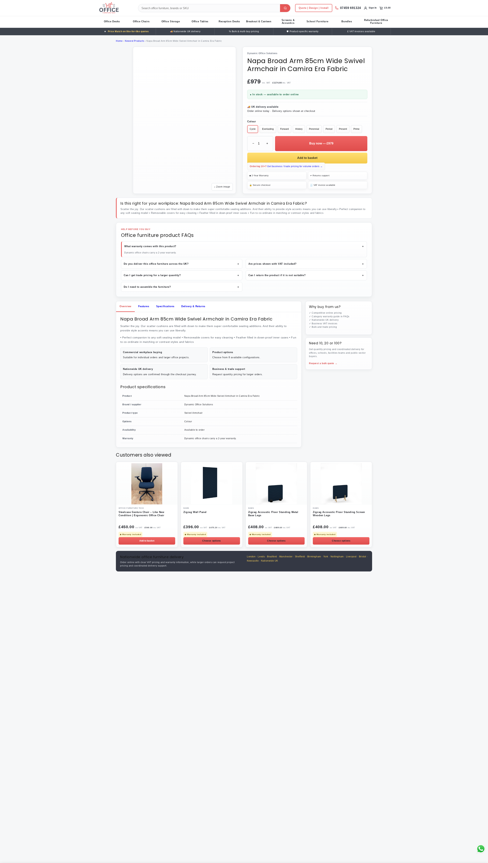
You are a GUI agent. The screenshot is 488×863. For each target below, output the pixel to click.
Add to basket (307, 157)
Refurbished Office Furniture (376, 21)
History (299, 129)
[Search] (285, 8)
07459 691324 (350, 8)
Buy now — (321, 143)
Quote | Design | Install (313, 7)
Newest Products (134, 41)
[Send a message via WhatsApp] (481, 849)
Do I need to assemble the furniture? (182, 286)
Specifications (165, 306)
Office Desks (112, 21)
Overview (125, 306)
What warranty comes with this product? (244, 246)
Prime (356, 129)
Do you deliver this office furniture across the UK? (182, 263)
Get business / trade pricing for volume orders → (286, 166)
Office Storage (170, 21)
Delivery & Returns (193, 306)
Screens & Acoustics (288, 21)
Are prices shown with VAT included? (306, 263)
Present (343, 129)
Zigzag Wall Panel (195, 512)
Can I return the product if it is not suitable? (306, 275)
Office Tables (200, 21)
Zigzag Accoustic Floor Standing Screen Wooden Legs (339, 514)
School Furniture (317, 21)
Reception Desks (229, 21)
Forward (284, 129)
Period (329, 129)
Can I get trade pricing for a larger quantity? (182, 275)
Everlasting (268, 129)
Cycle (253, 129)
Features (143, 306)
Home (119, 41)
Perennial (314, 129)
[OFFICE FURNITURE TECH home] (115, 8)
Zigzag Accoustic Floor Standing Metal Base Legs (273, 514)
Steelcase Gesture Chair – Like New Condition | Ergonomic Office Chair (141, 514)
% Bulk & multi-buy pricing (244, 31)
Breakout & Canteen (258, 21)
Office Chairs (141, 21)
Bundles (346, 21)
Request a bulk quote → (323, 363)
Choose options (211, 540)
